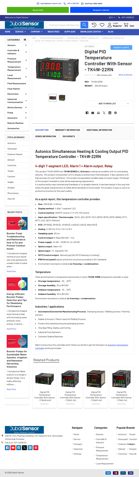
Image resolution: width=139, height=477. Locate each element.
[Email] (92, 112)
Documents (69, 136)
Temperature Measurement (14, 68)
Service (19, 31)
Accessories (13, 128)
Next (131, 388)
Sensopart (12, 148)
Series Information (45, 136)
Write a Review (125, 74)
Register (117, 25)
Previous (34, 388)
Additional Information (99, 130)
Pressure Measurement (14, 60)
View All (11, 198)
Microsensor (13, 193)
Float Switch (13, 88)
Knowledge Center (90, 31)
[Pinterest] (115, 112)
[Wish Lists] (102, 25)
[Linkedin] (109, 112)
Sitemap (77, 453)
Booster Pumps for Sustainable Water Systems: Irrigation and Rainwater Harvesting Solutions (17, 359)
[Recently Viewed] (94, 25)
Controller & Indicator (13, 52)
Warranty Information (67, 130)
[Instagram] (18, 447)
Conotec (11, 176)
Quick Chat (38, 10)
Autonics (11, 143)
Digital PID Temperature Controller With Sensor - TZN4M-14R (96, 396)
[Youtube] (13, 447)
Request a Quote (101, 10)
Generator (12, 118)
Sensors (11, 45)
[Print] (98, 112)
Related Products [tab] (46, 360)
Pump (10, 112)
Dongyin (11, 187)
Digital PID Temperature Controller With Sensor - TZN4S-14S (70, 396)
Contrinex (11, 165)
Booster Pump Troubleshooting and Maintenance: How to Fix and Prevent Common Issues (16, 241)
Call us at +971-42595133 (15, 442)
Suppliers (69, 31)
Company (35, 31)
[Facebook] (87, 112)
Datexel (10, 159)
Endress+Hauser (14, 154)
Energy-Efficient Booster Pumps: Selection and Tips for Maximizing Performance (17, 300)
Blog (110, 31)
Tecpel (10, 171)
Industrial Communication (15, 100)
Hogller (10, 182)
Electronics (12, 94)
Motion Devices (14, 107)
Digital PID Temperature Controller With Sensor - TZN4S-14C (121, 396)
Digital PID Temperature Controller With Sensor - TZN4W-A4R (44, 396)
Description (41, 130)
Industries (53, 31)
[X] (104, 112)
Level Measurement (14, 76)
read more (11, 271)
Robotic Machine (15, 123)
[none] (57, 69)
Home (7, 31)
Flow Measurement (16, 83)
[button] (108, 103)
